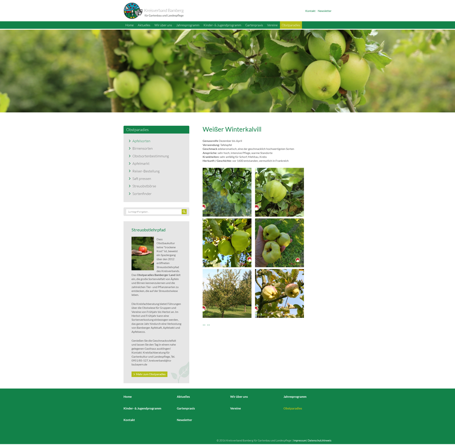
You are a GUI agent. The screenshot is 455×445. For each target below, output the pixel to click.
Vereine (272, 25)
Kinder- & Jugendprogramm (222, 25)
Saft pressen (141, 178)
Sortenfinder (142, 194)
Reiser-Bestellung (146, 171)
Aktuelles (144, 25)
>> (208, 324)
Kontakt (310, 10)
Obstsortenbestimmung (150, 156)
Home (129, 25)
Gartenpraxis (254, 25)
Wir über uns (163, 25)
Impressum (299, 440)
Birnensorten (142, 148)
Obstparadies (291, 25)
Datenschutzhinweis (319, 440)
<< (205, 324)
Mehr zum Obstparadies (151, 374)
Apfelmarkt (140, 163)
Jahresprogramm (187, 25)
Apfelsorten (141, 141)
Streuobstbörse (144, 186)
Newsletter (324, 10)
